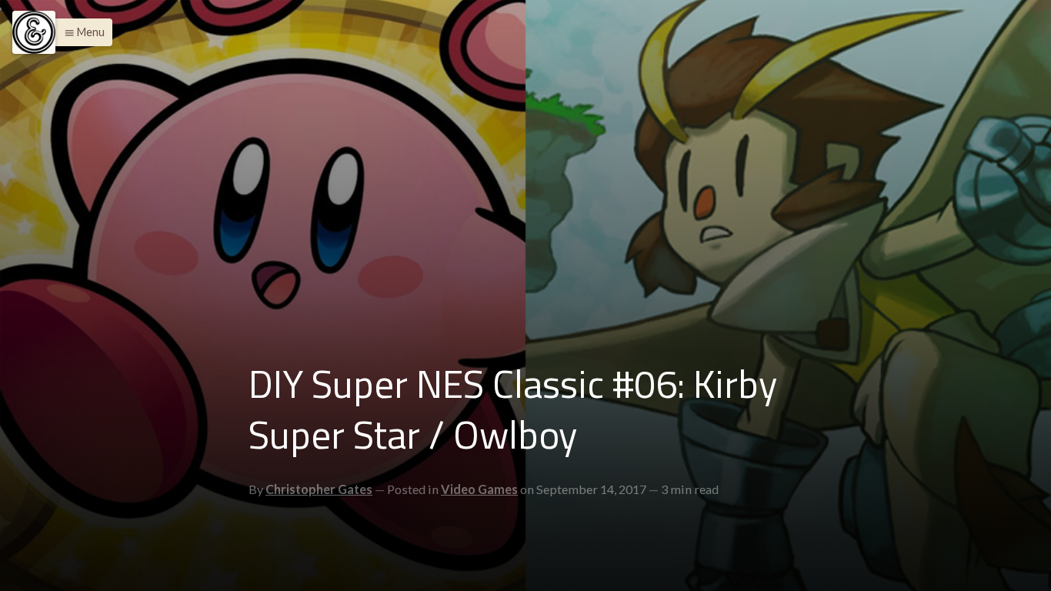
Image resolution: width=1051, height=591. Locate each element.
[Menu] (33, 32)
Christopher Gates (318, 489)
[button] (80, 32)
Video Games (479, 489)
